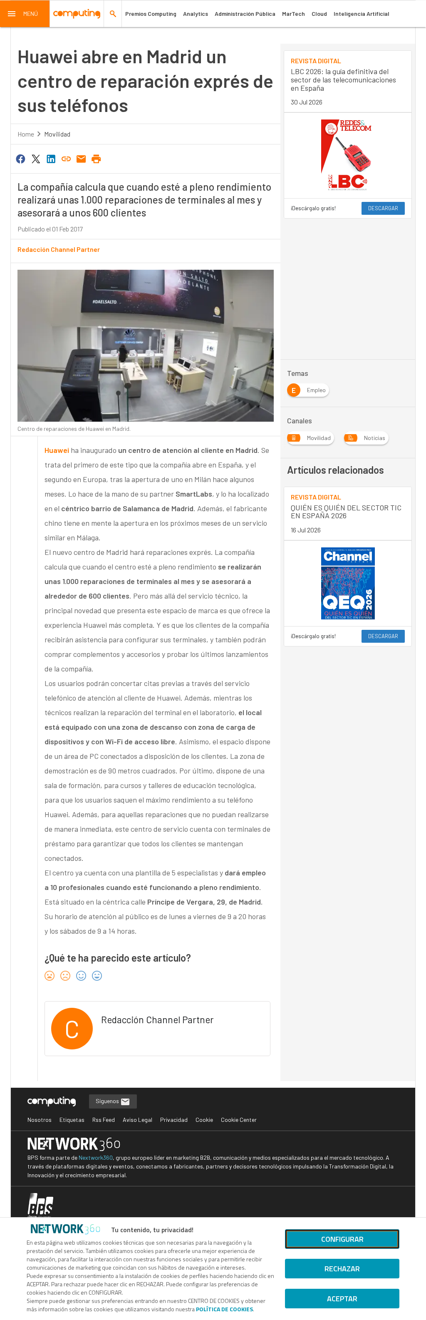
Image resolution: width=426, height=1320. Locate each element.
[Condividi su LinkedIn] (50, 158)
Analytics (195, 13)
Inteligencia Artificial (361, 13)
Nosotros (39, 1119)
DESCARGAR (383, 208)
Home (25, 134)
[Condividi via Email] (81, 158)
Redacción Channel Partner (58, 249)
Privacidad (174, 1119)
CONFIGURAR (342, 1239)
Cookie (204, 1119)
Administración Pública (245, 13)
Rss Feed (103, 1119)
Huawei (57, 450)
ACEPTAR (342, 1298)
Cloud (319, 13)
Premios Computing (150, 13)
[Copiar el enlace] (66, 158)
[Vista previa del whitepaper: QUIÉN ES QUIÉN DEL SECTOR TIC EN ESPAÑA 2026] (347, 583)
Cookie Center (239, 1119)
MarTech (293, 13)
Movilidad (57, 134)
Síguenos (108, 1100)
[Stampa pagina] (96, 158)
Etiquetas (71, 1119)
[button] (25, 13)
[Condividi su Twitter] (35, 158)
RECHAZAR (342, 1268)
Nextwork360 (96, 1157)
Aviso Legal (137, 1119)
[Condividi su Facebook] (20, 158)
